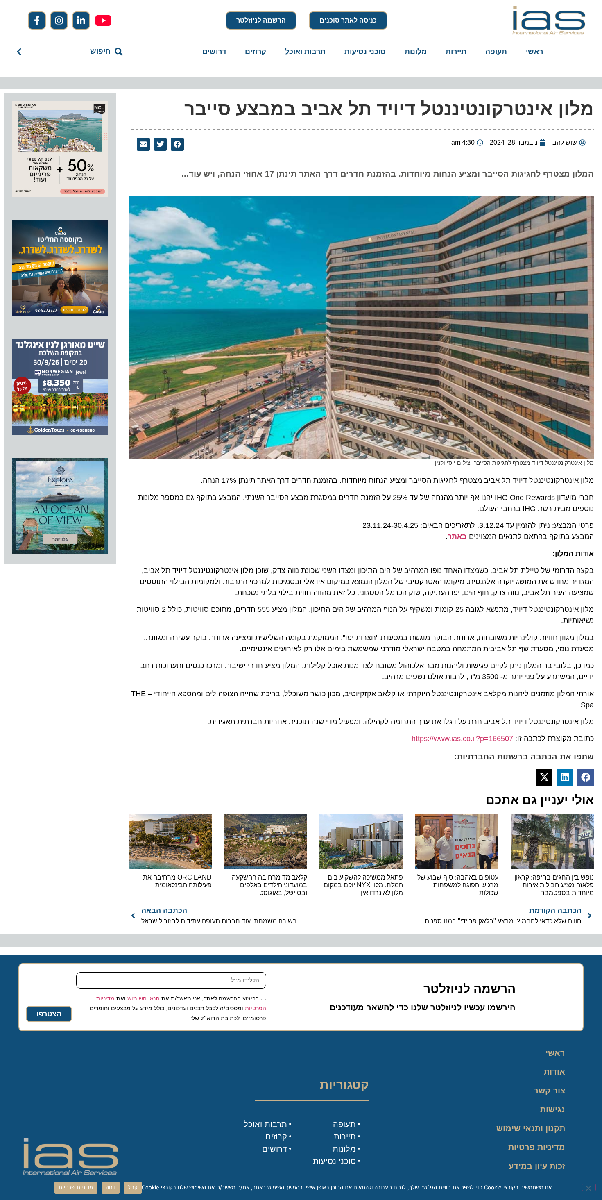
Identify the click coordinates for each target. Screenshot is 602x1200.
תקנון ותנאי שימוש (530, 1128)
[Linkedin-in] (81, 20)
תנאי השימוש (143, 998)
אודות (554, 1071)
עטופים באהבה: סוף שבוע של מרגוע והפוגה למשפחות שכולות (457, 885)
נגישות (552, 1109)
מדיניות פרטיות (536, 1147)
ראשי (534, 52)
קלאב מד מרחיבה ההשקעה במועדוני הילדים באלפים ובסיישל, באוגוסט (269, 885)
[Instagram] (59, 20)
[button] (177, 144)
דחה (111, 1187)
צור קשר (549, 1090)
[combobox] (79, 51)
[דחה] (589, 1187)
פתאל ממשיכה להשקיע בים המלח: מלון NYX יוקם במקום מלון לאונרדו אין (363, 885)
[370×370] (60, 432)
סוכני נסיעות (365, 52)
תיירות (456, 52)
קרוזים (255, 52)
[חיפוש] (20, 51)
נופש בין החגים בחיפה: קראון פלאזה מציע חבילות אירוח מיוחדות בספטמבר (554, 885)
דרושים (214, 52)
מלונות (416, 52)
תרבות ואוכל (305, 52)
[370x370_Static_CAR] (60, 551)
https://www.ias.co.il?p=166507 (462, 738)
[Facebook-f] (37, 20)
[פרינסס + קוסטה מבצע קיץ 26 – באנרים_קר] (60, 313)
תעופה (496, 52)
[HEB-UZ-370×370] (60, 195)
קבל (133, 1187)
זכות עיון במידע (537, 1165)
